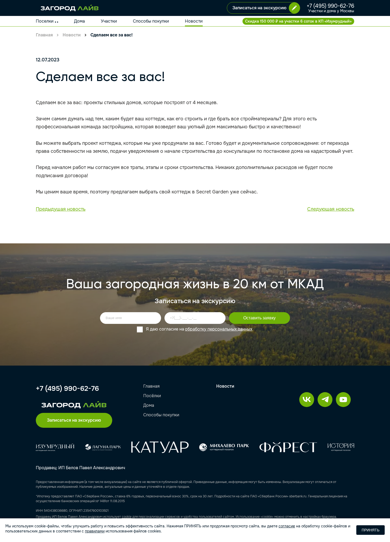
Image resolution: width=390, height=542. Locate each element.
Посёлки (152, 396)
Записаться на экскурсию (259, 8)
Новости (194, 21)
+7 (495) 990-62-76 (330, 6)
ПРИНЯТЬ (370, 530)
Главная (44, 35)
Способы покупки (151, 21)
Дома (79, 21)
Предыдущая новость (60, 209)
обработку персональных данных (218, 329)
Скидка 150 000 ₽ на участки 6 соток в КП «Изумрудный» (298, 21)
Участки (109, 21)
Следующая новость (330, 209)
